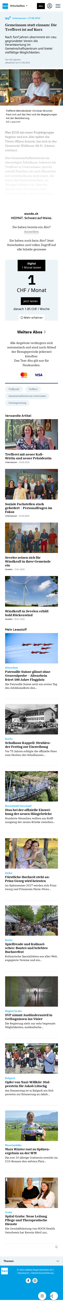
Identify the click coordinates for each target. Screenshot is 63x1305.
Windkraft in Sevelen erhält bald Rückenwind (27, 613)
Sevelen (8, 569)
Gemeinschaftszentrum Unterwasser (27, 396)
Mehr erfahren (33, 317)
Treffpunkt (13, 389)
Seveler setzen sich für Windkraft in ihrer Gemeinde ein (28, 561)
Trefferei (33, 389)
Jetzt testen (31, 301)
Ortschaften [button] (17, 5)
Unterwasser (19, 18)
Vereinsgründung (17, 402)
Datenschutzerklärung (42, 1272)
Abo (41, 6)
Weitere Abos (30, 332)
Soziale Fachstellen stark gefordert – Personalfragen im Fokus (28, 508)
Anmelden (31, 232)
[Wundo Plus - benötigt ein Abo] (8, 18)
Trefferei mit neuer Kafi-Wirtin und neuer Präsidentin (28, 456)
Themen (9, 1261)
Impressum (23, 1272)
